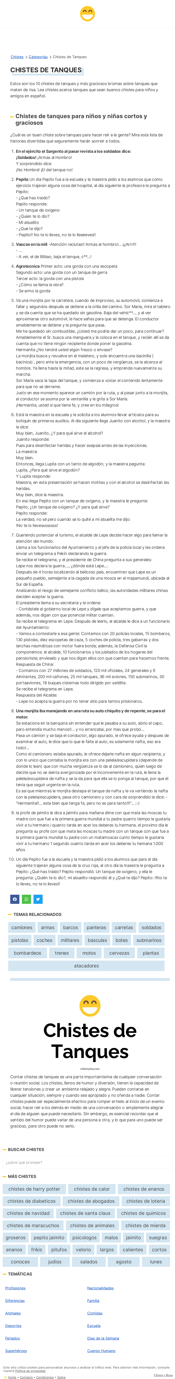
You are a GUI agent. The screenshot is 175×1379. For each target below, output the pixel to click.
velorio (83, 1249)
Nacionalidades (100, 1288)
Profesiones (15, 1288)
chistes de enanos (144, 1189)
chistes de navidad (28, 1213)
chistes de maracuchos (33, 1225)
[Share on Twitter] (38, 899)
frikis (36, 1249)
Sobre (61, 1377)
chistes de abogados (91, 1201)
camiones (21, 927)
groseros (16, 1237)
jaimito (133, 1237)
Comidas (95, 1313)
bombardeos (27, 953)
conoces (20, 1262)
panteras (96, 927)
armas (47, 927)
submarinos (149, 940)
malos (111, 1237)
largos (107, 1249)
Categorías (38, 56)
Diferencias (15, 1300)
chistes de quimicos (143, 1213)
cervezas (119, 953)
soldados (151, 927)
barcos (70, 927)
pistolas (19, 940)
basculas (97, 940)
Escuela (93, 1325)
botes (122, 940)
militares (70, 940)
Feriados (12, 1338)
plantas (151, 953)
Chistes (17, 56)
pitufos (59, 1249)
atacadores (86, 966)
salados (89, 1262)
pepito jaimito (49, 1237)
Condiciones (45, 1377)
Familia (93, 1300)
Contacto (26, 1377)
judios (55, 1262)
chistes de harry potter (34, 1189)
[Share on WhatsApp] (26, 899)
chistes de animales (92, 1225)
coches (44, 940)
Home (12, 1377)
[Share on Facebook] (14, 899)
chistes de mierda (146, 1225)
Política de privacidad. (30, 1371)
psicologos (84, 1237)
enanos (14, 1249)
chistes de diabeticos (32, 1201)
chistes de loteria (145, 1201)
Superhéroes (16, 1350)
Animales (13, 1313)
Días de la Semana (103, 1338)
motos (89, 953)
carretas (124, 927)
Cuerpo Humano (101, 1350)
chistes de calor (92, 1189)
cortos (159, 1249)
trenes (62, 953)
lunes (156, 1262)
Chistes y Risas (163, 1375)
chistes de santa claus (85, 1213)
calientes (133, 1249)
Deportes (13, 1325)
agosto (123, 1262)
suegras (158, 1237)
